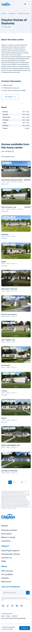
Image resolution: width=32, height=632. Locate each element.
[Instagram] (12, 606)
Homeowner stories (10, 554)
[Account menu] (29, 4)
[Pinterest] (21, 606)
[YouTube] (17, 606)
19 (22, 482)
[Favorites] (25, 4)
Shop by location (9, 530)
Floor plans (6, 533)
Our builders (7, 574)
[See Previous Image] (3, 223)
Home (3, 13)
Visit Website (9, 97)
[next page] (26, 482)
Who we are (7, 571)
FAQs (3, 561)
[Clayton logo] (6, 4)
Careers (5, 578)
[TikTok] (8, 606)
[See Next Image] (28, 223)
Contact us (24, 628)
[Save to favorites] (29, 163)
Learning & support (10, 550)
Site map (14, 616)
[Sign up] (28, 592)
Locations (11, 13)
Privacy (8, 616)
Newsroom (6, 581)
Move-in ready (8, 537)
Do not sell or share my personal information (13, 618)
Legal (2, 616)
